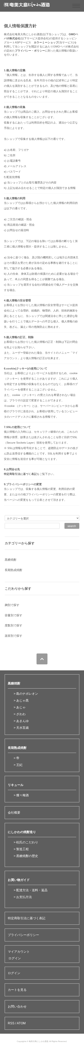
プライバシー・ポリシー (30, 50)
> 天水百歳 (21, 727)
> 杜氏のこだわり (26, 842)
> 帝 (16, 758)
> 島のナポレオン (26, 693)
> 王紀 (18, 765)
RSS (11, 1023)
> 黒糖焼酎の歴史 (26, 856)
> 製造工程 (21, 849)
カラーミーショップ (46, 42)
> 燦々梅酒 (21, 795)
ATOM (21, 1023)
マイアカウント (19, 951)
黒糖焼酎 (14, 683)
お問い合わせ (17, 1006)
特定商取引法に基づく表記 (20, 473)
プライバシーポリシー (23, 935)
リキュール (15, 785)
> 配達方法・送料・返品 (30, 890)
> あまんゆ (21, 721)
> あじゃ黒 (21, 700)
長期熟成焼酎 (17, 747)
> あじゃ (20, 707)
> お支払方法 (23, 897)
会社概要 (14, 812)
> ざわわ (20, 714)
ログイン (14, 958)
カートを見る (17, 989)
